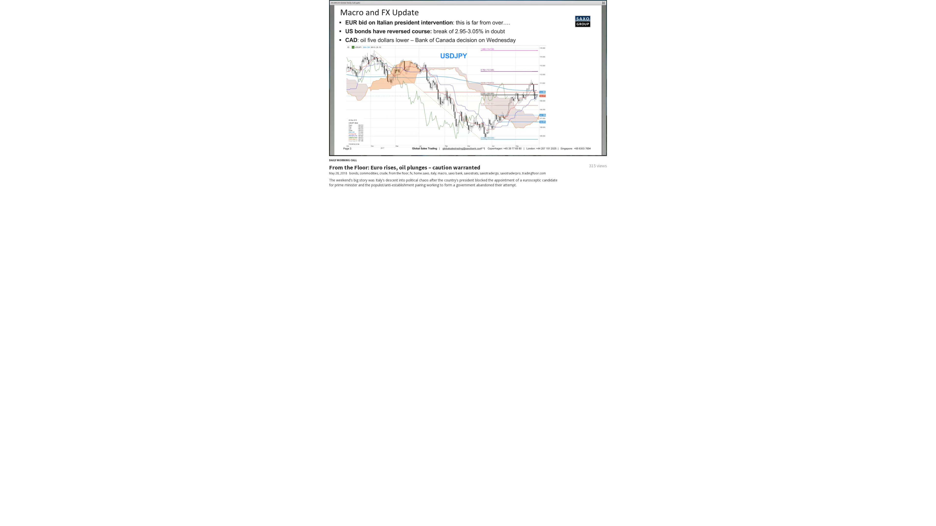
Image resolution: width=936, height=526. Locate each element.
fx (411, 173)
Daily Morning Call (343, 160)
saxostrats (471, 173)
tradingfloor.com (534, 173)
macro (442, 173)
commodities (369, 173)
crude (384, 173)
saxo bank (455, 173)
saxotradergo (489, 173)
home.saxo (421, 173)
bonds (353, 173)
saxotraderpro (510, 173)
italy (433, 173)
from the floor (399, 173)
